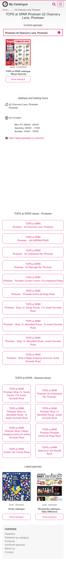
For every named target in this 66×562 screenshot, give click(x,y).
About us (10, 548)
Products (10, 541)
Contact (9, 552)
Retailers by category (17, 537)
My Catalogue (18, 4)
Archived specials (15, 544)
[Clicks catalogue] (16, 486)
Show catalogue (18, 79)
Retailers (10, 534)
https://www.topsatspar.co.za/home (26, 138)
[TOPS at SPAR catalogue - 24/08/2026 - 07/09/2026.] (18, 52)
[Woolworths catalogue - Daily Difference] (49, 486)
